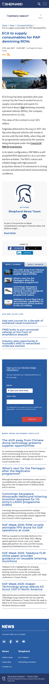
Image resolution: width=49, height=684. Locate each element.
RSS (4, 54)
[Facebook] (11, 641)
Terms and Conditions (16, 676)
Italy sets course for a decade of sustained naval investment (22, 322)
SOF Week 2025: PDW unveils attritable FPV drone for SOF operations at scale (23, 527)
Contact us (7, 667)
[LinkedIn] (4, 641)
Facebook (18, 248)
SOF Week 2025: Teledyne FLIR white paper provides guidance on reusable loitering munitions (24, 557)
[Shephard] (12, 3)
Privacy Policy (10, 409)
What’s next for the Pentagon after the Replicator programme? (23, 471)
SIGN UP (32, 419)
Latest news (7, 657)
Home (4, 25)
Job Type (11, 396)
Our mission (23, 657)
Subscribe (6, 662)
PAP (23, 107)
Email (10, 385)
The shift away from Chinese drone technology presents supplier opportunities (22, 443)
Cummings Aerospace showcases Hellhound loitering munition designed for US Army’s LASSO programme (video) (24, 499)
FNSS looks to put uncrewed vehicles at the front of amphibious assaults (20, 332)
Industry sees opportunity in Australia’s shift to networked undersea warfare (21, 343)
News (12, 25)
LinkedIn (24, 216)
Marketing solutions (27, 662)
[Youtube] (24, 641)
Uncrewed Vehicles (25, 25)
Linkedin (27, 253)
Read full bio (10, 233)
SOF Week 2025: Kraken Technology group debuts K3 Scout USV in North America (23, 586)
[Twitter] (17, 641)
